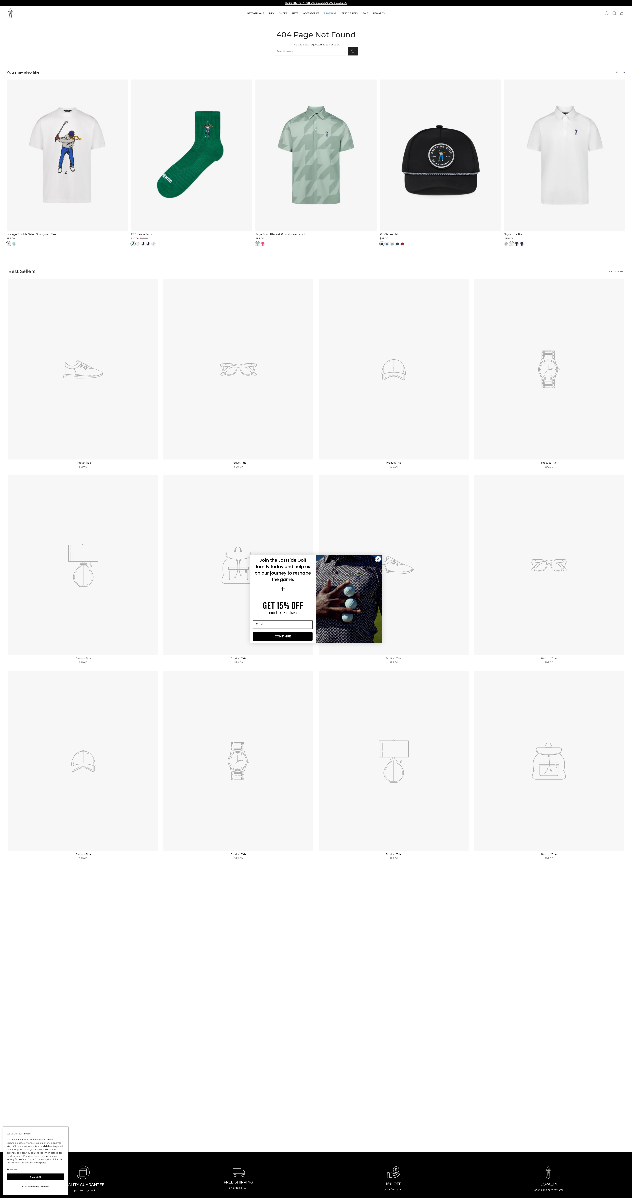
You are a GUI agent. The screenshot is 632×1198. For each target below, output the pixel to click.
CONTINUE (283, 636)
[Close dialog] (378, 559)
